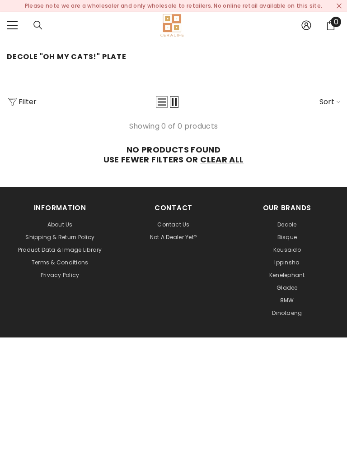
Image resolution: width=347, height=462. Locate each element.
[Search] (38, 25)
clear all (222, 160)
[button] (162, 102)
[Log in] (306, 25)
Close (339, 6)
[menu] (12, 25)
